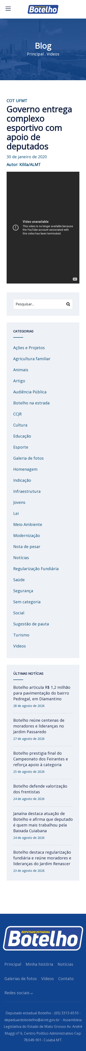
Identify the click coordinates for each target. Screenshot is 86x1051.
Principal (35, 54)
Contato (66, 978)
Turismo (21, 635)
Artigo (19, 380)
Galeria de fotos (28, 458)
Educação (22, 436)
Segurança (23, 590)
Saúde (19, 579)
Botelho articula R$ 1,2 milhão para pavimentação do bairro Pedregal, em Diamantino (41, 693)
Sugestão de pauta (31, 623)
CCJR (17, 414)
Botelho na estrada (31, 403)
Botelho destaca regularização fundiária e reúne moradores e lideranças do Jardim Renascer (42, 857)
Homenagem (25, 469)
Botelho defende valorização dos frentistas (40, 788)
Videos (53, 54)
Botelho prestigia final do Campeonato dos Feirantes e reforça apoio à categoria (40, 758)
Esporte (20, 447)
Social (18, 612)
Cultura (20, 425)
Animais (20, 369)
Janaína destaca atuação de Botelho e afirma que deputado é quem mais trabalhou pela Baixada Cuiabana (43, 822)
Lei (16, 513)
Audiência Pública (30, 391)
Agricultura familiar (31, 358)
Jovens (19, 502)
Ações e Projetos (29, 347)
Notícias (21, 557)
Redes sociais (17, 992)
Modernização (26, 535)
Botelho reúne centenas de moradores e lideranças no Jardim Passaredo (38, 726)
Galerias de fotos (20, 978)
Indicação (22, 480)
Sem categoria (27, 601)
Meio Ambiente (27, 524)
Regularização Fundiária (36, 568)
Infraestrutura (27, 491)
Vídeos (47, 978)
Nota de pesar (26, 546)
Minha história (39, 964)
